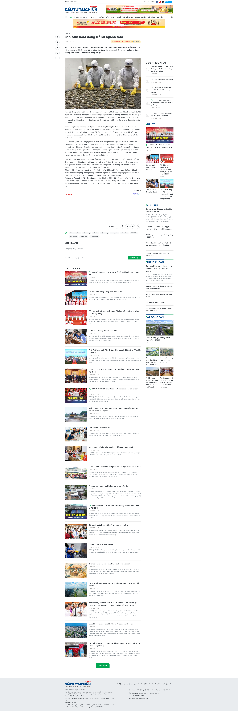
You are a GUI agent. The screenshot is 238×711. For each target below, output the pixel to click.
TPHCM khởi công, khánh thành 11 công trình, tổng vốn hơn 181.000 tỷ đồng (114, 312)
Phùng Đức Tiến (75, 233)
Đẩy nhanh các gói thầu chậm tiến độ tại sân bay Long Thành (152, 361)
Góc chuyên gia (82, 17)
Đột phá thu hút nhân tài (99, 428)
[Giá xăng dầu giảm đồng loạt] (76, 550)
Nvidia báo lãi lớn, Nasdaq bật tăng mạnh (159, 295)
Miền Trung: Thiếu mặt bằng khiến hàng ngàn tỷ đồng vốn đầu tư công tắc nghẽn (114, 409)
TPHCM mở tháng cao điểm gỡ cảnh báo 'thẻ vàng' (161, 114)
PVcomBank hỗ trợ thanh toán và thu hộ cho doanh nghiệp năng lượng (158, 245)
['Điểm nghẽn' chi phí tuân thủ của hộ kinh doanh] (76, 570)
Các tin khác (73, 268)
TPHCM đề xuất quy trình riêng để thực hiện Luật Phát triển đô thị (114, 584)
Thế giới (159, 17)
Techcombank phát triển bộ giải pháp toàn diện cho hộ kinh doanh (159, 228)
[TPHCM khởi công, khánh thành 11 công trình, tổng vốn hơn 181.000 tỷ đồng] (76, 317)
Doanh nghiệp (140, 17)
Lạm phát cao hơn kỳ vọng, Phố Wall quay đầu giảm (159, 309)
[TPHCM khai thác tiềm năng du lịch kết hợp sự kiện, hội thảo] (76, 472)
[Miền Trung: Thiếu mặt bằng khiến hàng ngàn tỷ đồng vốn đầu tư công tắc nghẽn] (76, 414)
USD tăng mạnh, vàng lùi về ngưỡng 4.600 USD (159, 236)
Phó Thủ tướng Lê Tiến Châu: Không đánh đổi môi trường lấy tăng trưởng (115, 351)
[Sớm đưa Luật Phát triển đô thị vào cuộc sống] (76, 531)
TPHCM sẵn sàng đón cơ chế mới (103, 331)
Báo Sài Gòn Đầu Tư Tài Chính (81, 9)
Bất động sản (128, 17)
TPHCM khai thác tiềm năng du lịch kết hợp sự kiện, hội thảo (115, 467)
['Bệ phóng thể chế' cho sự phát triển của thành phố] (76, 453)
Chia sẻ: (111, 226)
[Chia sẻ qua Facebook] (57, 42)
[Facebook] (157, 2)
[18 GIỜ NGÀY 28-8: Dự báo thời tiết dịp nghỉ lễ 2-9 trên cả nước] (76, 395)
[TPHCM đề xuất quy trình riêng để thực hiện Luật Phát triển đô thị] (76, 589)
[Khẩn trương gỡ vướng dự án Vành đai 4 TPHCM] (159, 327)
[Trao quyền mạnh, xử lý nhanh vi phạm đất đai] (76, 492)
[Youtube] (160, 2)
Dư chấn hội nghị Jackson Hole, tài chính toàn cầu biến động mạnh (159, 268)
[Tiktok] (163, 2)
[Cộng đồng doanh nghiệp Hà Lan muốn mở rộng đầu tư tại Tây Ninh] (76, 375)
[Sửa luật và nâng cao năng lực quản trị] (166, 351)
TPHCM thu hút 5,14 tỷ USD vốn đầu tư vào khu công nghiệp (161, 90)
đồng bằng (104, 233)
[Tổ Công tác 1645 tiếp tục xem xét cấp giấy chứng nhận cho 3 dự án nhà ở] (166, 371)
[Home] (66, 17)
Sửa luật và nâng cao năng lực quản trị (166, 360)
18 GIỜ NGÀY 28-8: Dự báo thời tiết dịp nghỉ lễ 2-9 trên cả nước (115, 390)
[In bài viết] (57, 58)
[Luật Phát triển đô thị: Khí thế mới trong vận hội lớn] (76, 630)
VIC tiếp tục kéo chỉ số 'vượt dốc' (158, 302)
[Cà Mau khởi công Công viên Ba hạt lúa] (76, 297)
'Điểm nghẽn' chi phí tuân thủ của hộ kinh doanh (110, 564)
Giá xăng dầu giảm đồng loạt (101, 544)
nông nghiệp (94, 236)
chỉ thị (95, 233)
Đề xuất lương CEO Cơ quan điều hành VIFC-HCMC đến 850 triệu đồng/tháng (114, 644)
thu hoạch (84, 236)
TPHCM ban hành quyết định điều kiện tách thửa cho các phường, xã (152, 382)
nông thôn (115, 233)
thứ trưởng (73, 236)
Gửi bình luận (134, 258)
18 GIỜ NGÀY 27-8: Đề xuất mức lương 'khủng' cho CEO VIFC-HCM (114, 507)
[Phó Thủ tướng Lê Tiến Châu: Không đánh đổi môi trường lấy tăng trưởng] (76, 356)
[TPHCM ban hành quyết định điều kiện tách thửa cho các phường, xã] (152, 371)
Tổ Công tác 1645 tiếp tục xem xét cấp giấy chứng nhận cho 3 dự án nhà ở (166, 382)
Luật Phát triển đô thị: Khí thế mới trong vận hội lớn (111, 624)
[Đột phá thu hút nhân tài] (76, 434)
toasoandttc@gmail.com (140, 698)
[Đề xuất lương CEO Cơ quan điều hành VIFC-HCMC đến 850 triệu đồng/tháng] (76, 649)
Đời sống (151, 17)
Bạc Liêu (124, 233)
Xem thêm (103, 665)
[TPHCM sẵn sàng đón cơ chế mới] (76, 336)
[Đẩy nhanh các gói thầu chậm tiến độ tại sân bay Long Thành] (152, 351)
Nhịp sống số (116, 17)
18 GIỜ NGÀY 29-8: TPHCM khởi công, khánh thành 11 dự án (114, 273)
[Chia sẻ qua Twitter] (57, 47)
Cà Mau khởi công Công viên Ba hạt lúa (105, 292)
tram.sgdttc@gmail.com (166, 684)
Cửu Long (87, 233)
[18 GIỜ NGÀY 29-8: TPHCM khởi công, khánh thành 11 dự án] (76, 278)
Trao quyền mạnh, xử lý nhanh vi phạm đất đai (108, 486)
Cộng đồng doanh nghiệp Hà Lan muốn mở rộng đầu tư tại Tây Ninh (114, 370)
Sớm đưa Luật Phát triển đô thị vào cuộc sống (108, 525)
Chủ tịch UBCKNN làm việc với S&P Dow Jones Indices (159, 287)
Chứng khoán (104, 17)
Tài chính (93, 17)
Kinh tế (71, 17)
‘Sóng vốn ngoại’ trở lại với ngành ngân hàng (158, 254)
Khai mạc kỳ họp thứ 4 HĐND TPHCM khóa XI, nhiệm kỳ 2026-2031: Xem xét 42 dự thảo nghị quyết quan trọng (112, 604)
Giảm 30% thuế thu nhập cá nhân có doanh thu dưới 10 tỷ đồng (162, 103)
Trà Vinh (133, 233)
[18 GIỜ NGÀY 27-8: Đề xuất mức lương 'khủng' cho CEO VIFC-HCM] (76, 511)
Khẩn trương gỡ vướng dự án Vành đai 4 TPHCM (158, 339)
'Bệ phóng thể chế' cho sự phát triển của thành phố (111, 447)
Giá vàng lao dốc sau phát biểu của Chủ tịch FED (159, 210)
